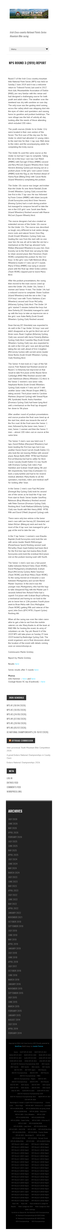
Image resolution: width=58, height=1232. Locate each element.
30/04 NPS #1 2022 (44, 1097)
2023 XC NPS (36, 1085)
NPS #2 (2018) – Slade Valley (20, 1120)
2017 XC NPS (18, 1070)
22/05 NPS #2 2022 (43, 1091)
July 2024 (12, 859)
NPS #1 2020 (41, 1114)
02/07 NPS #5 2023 (26, 1052)
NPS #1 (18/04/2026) (16, 705)
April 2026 (13, 832)
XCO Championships (38, 1221)
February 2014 (15, 1033)
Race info (15, 1204)
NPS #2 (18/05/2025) (38, 1117)
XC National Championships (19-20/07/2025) (30, 1218)
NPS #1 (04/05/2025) (16, 1108)
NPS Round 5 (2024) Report (20, 1198)
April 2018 (13, 961)
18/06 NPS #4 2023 (45, 1058)
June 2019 (12, 935)
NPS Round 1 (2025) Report (20, 1153)
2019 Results (45, 1073)
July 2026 (12, 819)
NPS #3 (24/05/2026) (16, 714)
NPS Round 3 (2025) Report (20, 1177)
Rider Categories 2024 (25, 1206)
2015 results (25, 1067)
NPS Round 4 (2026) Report (40, 1189)
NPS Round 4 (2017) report (20, 1180)
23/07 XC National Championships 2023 (30, 1094)
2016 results (35, 1067)
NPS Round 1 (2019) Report (20, 1147)
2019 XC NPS (42, 1079)
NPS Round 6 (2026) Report (40, 1201)
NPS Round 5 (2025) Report (40, 1198)
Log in (9, 778)
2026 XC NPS (15, 1091)
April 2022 (13, 908)
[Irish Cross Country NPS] (29, 10)
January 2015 (14, 1015)
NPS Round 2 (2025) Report (20, 1165)
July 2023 (12, 877)
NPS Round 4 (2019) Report (20, 1183)
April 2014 (13, 1028)
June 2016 (12, 975)
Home (16, 1052)
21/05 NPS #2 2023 (28, 1091)
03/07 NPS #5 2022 (40, 1052)
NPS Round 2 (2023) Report (20, 1162)
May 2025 (12, 850)
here (17, 663)
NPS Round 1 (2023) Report (20, 1150)
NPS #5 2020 (30, 1141)
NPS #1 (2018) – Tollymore (38, 1111)
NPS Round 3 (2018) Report (40, 1168)
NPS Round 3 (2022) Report (40, 1171)
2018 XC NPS (34, 1073)
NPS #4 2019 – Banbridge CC (25, 1135)
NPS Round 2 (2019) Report (20, 1159)
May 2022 (12, 903)
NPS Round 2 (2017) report (20, 1156)
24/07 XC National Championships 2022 (23, 1097)
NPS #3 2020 (32, 1129)
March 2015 (13, 1006)
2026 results (46, 1088)
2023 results (25, 1085)
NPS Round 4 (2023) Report (20, 1186)
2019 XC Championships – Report (24, 1079)
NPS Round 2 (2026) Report (40, 1165)
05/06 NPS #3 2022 (45, 1055)
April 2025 (13, 854)
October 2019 (14, 921)
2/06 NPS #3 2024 (45, 1061)
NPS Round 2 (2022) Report (40, 1159)
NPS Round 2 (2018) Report (40, 1156)
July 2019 (12, 930)
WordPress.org (14, 791)
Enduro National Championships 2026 (23, 762)
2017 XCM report (30, 1070)
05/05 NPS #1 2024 (30, 1055)
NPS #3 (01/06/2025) (35, 1123)
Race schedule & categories (39, 1204)
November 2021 (15, 917)
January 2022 (14, 912)
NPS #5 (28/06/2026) (16, 723)
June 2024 (13, 863)
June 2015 (12, 1001)
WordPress (18, 1046)
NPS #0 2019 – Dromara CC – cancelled (38, 1105)
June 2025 (13, 845)
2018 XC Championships (19, 1073)
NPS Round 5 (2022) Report (20, 1195)
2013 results (45, 1064)
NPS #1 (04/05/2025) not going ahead (38, 1108)
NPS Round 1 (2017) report (20, 1144)
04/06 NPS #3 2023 (15, 1055)
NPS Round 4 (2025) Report (20, 1189)
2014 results (14, 1067)
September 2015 (15, 992)
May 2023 (12, 886)
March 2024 (14, 872)
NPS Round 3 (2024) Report (40, 1174)
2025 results (25, 1088)
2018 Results (42, 1070)
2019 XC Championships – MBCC (30, 1076)
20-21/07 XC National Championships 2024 (25, 1064)
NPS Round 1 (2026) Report (40, 1153)
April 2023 (13, 890)
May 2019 (12, 939)
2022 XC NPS (14, 1085)
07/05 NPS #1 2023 (15, 1058)
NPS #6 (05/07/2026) (16, 727)
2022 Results (45, 1082)
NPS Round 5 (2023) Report (40, 1195)
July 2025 (12, 841)
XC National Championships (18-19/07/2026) (27, 732)
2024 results (46, 1085)
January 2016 (14, 984)
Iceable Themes (38, 1046)
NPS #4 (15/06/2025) (18, 1132)
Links (11, 1105)
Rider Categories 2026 (42, 1206)
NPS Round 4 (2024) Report (40, 1186)
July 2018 (12, 952)
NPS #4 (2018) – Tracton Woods (38, 1132)
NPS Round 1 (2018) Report (40, 1144)
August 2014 (14, 1019)
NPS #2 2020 (22, 1123)
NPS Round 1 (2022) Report (40, 1147)
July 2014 (12, 1024)
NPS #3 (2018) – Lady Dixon (22, 1126)
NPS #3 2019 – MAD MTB (17, 1129)
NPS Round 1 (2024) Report (40, 1150)
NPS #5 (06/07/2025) (18, 1138)
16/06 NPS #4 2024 (30, 1058)
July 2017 (12, 966)
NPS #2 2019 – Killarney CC (41, 1120)
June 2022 (13, 899)
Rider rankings (30, 1209)
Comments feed (14, 787)
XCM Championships (22, 1221)
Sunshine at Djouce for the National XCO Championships (30, 1212)
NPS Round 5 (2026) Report (20, 1201)
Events (48, 1103)
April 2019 (13, 943)
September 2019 (15, 926)
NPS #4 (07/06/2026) (16, 718)
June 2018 (12, 957)
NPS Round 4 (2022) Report (40, 1183)
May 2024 (12, 868)
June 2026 (13, 823)
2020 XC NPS (34, 1082)
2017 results (46, 1067)
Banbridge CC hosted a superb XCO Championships (26, 1103)
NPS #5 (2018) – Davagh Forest (38, 1138)
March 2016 (13, 979)
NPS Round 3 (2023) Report (20, 1174)
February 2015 (15, 1010)
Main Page (19, 1105)
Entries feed (12, 782)
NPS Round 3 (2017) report (20, 1168)
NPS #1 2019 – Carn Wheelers (24, 1114)
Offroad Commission (22, 740)
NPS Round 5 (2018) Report (40, 1192)
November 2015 (15, 988)
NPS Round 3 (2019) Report (20, 1171)
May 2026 (12, 828)
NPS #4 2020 (41, 1135)
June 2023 (13, 881)
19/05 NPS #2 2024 (16, 1061)
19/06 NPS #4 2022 (31, 1061)
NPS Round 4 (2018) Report (40, 1180)
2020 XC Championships (19, 1082)
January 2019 (14, 948)
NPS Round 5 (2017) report (20, 1192)
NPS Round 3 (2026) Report (40, 1177)
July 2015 (12, 997)
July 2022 (12, 894)
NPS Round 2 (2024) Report (40, 1162)
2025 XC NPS (36, 1088)
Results (13, 1206)
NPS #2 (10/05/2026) (16, 709)
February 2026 (15, 837)
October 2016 (14, 970)
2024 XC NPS (14, 1088)
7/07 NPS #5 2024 (30, 1100)
